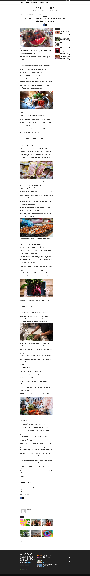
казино (44, 557)
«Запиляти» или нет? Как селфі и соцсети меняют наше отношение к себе (27, 504)
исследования (27, 494)
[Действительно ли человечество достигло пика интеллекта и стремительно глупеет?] (57, 44)
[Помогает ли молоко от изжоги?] (39, 561)
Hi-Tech (27, 2)
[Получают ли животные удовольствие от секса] (57, 39)
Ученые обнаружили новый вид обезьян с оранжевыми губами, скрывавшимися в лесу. (24, 539)
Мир (47, 2)
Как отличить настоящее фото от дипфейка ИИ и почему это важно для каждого (36, 527)
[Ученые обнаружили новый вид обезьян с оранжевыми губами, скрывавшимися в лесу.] (25, 533)
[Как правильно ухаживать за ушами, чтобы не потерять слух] (25, 522)
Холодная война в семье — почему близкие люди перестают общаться (65, 56)
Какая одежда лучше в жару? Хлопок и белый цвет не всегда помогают (47, 527)
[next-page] (22, 541)
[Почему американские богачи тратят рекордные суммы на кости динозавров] (36, 533)
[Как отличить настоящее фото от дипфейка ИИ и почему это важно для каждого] (36, 522)
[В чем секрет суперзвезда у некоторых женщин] (47, 533)
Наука (22, 2)
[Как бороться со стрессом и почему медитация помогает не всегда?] (57, 50)
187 (51, 23)
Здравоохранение (34, 2)
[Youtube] (69, 0)
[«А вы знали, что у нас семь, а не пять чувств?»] (57, 32)
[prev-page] (20, 541)
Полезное (42, 2)
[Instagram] (66, 0)
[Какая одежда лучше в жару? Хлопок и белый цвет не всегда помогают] (47, 522)
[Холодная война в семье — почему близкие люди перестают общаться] (57, 57)
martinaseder (40, 23)
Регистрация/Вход (31, 0)
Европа (23, 494)
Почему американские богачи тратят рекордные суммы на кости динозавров (35, 539)
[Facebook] (64, 0)
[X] (67, 0)
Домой (21, 14)
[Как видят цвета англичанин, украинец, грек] (39, 565)
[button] (69, 2)
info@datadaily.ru (28, 562)
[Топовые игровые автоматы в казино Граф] (39, 556)
